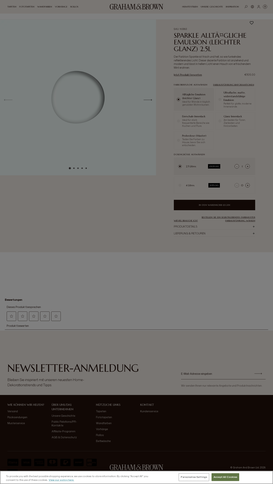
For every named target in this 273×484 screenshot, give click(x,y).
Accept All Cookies (225, 477)
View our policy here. (61, 480)
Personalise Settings (194, 477)
